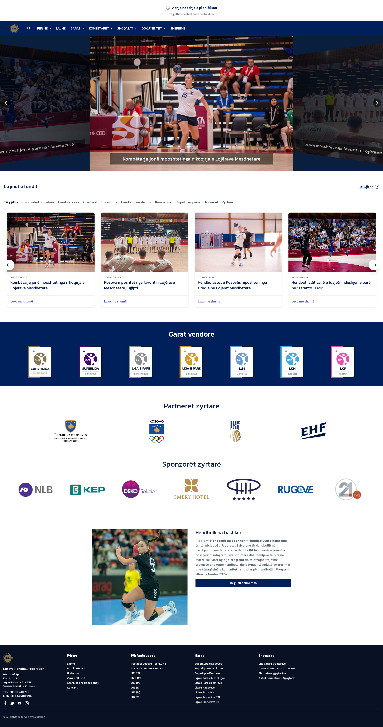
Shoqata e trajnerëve (272, 664)
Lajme (71, 664)
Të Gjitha (366, 186)
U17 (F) (135, 697)
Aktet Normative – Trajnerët (277, 668)
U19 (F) (135, 688)
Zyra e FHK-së (76, 678)
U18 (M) (135, 692)
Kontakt (72, 688)
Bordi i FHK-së (76, 668)
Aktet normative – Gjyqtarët (277, 678)
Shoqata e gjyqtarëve (272, 673)
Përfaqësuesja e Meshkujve (148, 664)
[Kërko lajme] (28, 28)
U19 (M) (135, 683)
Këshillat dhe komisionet (83, 683)
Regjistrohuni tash (243, 582)
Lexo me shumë (21, 301)
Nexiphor (39, 717)
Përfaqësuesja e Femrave (147, 668)
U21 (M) (135, 673)
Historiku (73, 673)
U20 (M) (136, 678)
